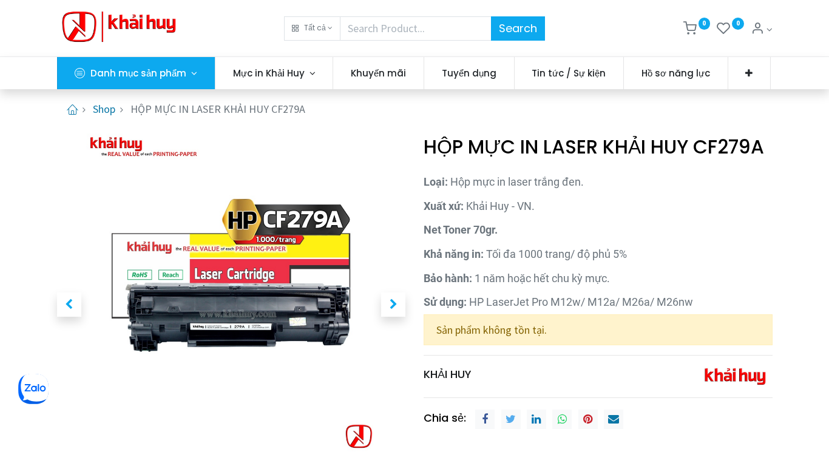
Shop (104, 109)
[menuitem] (378, 73)
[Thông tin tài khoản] (762, 29)
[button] (312, 28)
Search (518, 28)
